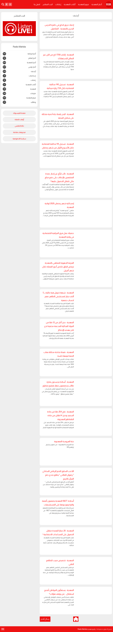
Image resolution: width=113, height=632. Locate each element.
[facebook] (6, 4)
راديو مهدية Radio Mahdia (86, 629)
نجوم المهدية (83, 4)
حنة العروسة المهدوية (64, 441)
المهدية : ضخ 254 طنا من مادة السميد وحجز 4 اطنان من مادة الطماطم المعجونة (60, 415)
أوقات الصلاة (19, 119)
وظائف (20, 102)
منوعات (19, 93)
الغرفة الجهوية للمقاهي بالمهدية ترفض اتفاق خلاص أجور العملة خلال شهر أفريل (58, 267)
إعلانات (58, 4)
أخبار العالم (20, 58)
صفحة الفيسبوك (19, 113)
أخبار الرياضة (19, 54)
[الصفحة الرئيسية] (75, 619)
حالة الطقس (19, 126)
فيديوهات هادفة (19, 132)
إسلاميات (20, 76)
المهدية (20, 89)
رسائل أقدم (45, 619)
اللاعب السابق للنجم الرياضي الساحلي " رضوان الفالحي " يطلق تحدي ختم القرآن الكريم (58, 475)
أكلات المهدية (69, 4)
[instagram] (10, 4)
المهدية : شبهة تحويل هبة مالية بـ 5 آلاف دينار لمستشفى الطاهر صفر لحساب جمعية (58, 296)
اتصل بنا (37, 4)
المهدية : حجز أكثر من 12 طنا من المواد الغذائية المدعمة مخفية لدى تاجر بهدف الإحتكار (59, 326)
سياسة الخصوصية (19, 139)
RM (3, 629)
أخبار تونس (19, 67)
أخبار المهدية (96, 4)
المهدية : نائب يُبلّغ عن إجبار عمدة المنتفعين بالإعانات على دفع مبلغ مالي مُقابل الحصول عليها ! (59, 177)
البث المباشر (48, 4)
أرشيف (19, 71)
